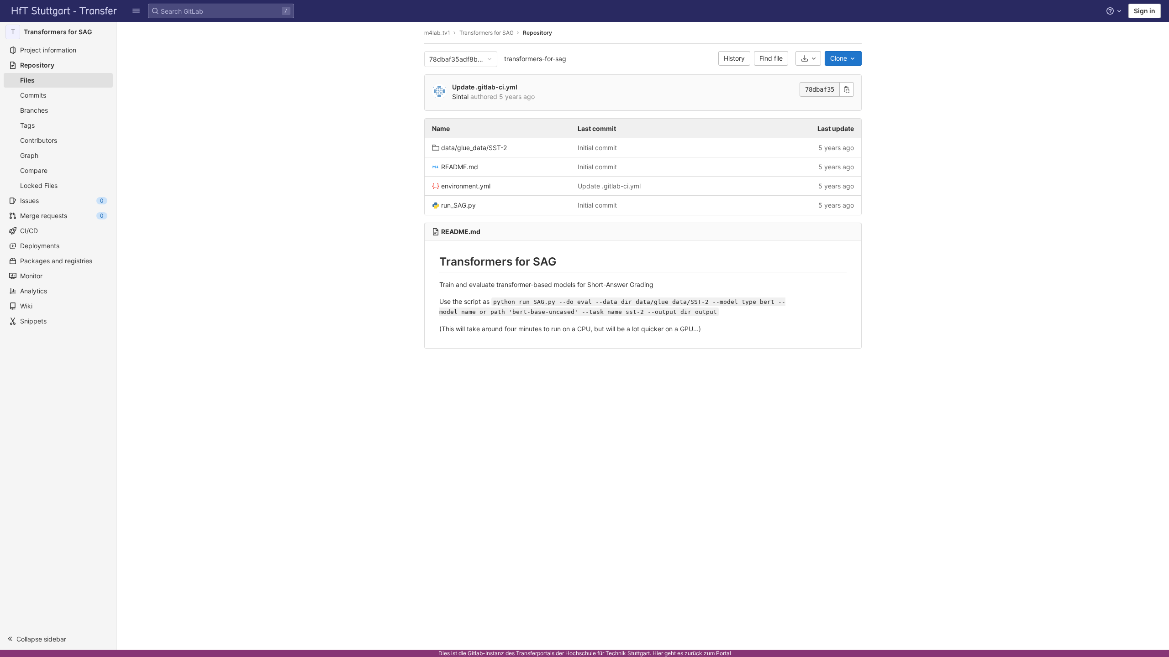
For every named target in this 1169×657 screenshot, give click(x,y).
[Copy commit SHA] (846, 89)
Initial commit (597, 147)
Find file (771, 58)
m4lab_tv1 (437, 32)
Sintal (460, 96)
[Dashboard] (64, 11)
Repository (537, 32)
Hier (658, 653)
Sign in (1144, 11)
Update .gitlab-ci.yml (484, 87)
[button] (136, 11)
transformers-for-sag (535, 59)
